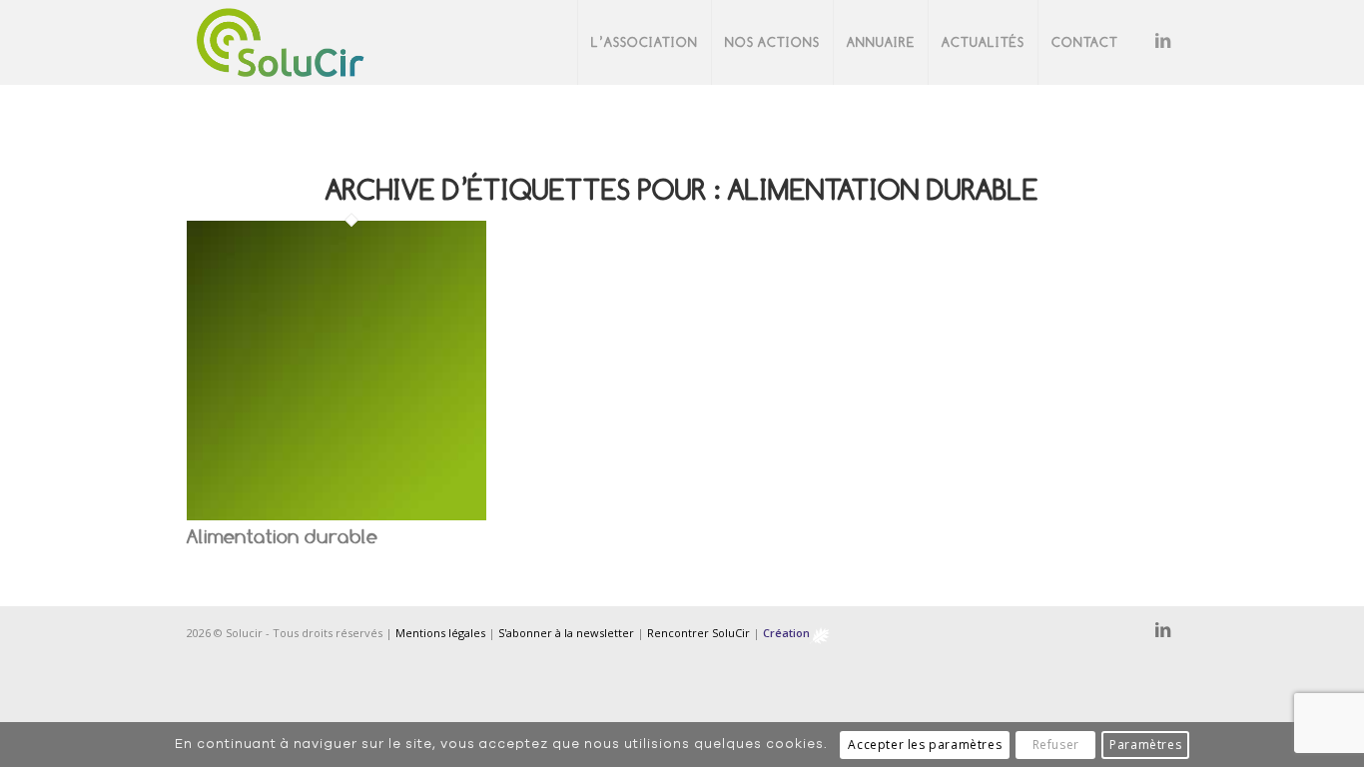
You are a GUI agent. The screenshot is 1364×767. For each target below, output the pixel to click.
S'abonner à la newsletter (566, 632)
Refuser (1055, 744)
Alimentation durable (282, 536)
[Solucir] (280, 42)
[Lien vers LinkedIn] (1162, 42)
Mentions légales (440, 632)
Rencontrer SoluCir (698, 632)
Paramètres (1145, 744)
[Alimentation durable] (336, 513)
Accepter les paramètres (925, 744)
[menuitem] (644, 42)
